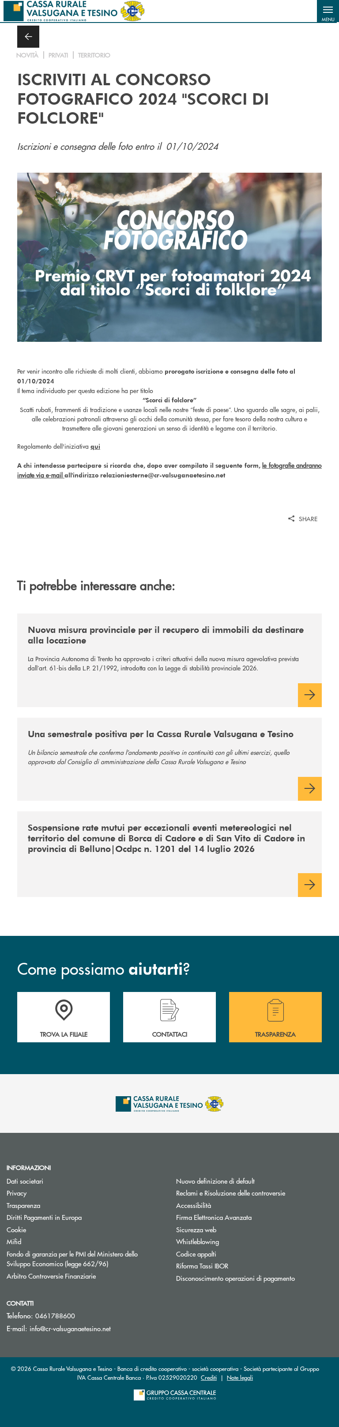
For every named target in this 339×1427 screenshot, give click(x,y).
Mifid (14, 1241)
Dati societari (25, 1180)
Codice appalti (196, 1253)
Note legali (240, 1377)
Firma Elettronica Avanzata (214, 1217)
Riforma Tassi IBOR (235, 1265)
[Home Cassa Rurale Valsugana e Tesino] (74, 11)
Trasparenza (23, 1205)
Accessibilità (193, 1205)
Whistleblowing (197, 1241)
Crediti (209, 1377)
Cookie (16, 1229)
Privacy (16, 1192)
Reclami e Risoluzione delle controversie (230, 1192)
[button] (328, 11)
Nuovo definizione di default (215, 1180)
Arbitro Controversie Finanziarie (84, 1275)
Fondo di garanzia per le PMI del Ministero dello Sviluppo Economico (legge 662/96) (85, 1258)
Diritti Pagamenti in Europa (77, 1217)
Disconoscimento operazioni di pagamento (235, 1278)
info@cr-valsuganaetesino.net (70, 1328)
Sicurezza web (196, 1229)
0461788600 (55, 1315)
